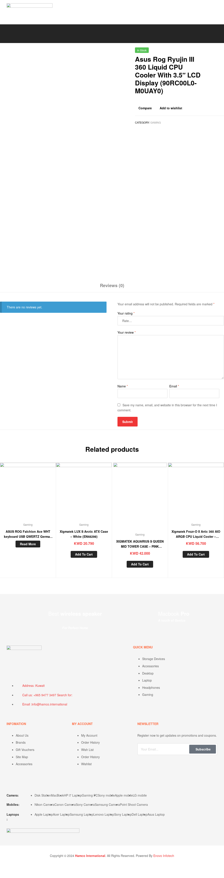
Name (122, 386)
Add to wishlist (171, 108)
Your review (126, 332)
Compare (145, 108)
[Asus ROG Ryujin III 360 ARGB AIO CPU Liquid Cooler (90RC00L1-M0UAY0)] (210, 51)
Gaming (155, 122)
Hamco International (90, 855)
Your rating (126, 313)
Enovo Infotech (163, 855)
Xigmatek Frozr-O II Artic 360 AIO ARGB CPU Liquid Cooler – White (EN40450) (196, 534)
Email (174, 386)
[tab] (112, 287)
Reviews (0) (112, 285)
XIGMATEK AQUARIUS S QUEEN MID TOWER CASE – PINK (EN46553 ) (140, 544)
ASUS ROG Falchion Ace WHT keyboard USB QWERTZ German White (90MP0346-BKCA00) (28, 534)
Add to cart (84, 554)
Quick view (38, 493)
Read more (28, 544)
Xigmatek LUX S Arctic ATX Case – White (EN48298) (84, 534)
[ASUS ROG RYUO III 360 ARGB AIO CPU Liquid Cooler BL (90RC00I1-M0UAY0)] (221, 51)
